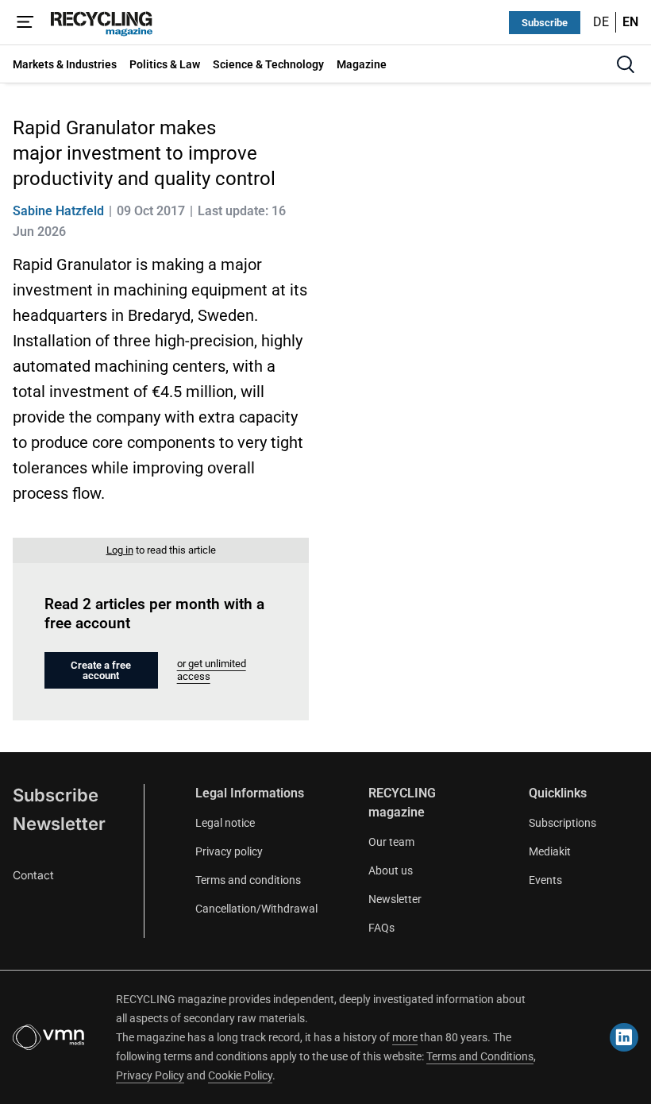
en (630, 21)
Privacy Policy (150, 1075)
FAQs (381, 927)
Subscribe (545, 23)
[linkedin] (624, 1037)
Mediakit (550, 851)
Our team (391, 842)
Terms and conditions (248, 880)
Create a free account (101, 670)
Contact (33, 875)
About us (390, 870)
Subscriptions (562, 822)
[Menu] (25, 22)
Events (545, 880)
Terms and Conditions (480, 1056)
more (405, 1037)
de (601, 21)
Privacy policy (229, 851)
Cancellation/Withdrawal (256, 908)
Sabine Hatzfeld (58, 210)
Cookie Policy (240, 1075)
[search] (625, 64)
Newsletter (59, 823)
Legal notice (225, 822)
